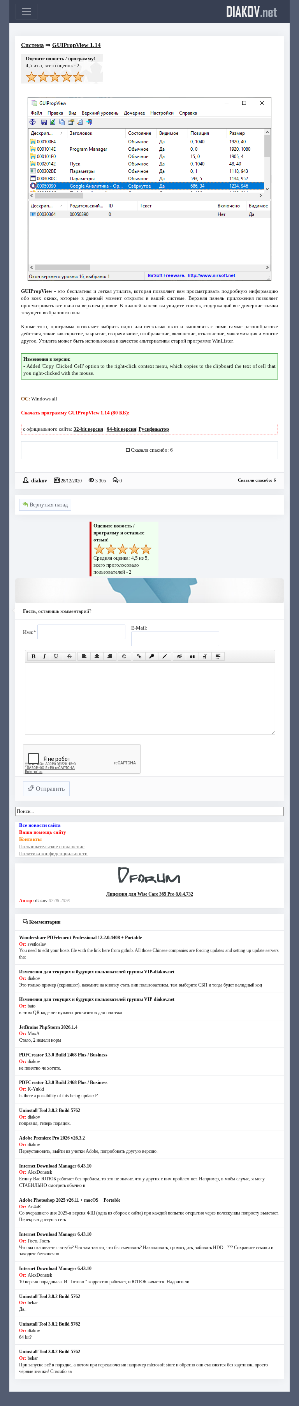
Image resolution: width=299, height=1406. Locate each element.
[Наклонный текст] (44, 656)
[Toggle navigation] (26, 11)
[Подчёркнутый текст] (56, 656)
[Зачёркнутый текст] (69, 656)
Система (32, 45)
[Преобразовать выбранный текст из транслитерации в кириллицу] (205, 656)
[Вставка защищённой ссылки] (151, 656)
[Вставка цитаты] (192, 656)
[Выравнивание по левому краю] (84, 656)
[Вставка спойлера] (218, 656)
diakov (251, 11)
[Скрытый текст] (179, 656)
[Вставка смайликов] (124, 656)
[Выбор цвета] (164, 656)
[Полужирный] (33, 656)
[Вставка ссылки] (139, 656)
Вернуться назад (48, 505)
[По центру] (97, 656)
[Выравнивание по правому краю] (109, 656)
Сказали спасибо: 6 (152, 450)
